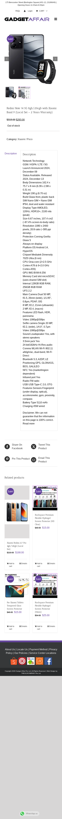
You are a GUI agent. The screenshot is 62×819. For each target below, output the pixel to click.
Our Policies (20, 653)
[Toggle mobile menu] (55, 19)
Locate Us (22, 649)
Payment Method (38, 649)
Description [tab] (11, 153)
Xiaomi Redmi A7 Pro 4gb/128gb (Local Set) (16, 546)
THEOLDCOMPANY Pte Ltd (31, 673)
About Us (10, 649)
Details (24, 563)
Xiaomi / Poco (25, 139)
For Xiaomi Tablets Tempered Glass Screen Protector (15, 605)
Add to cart (11, 564)
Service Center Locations (42, 653)
